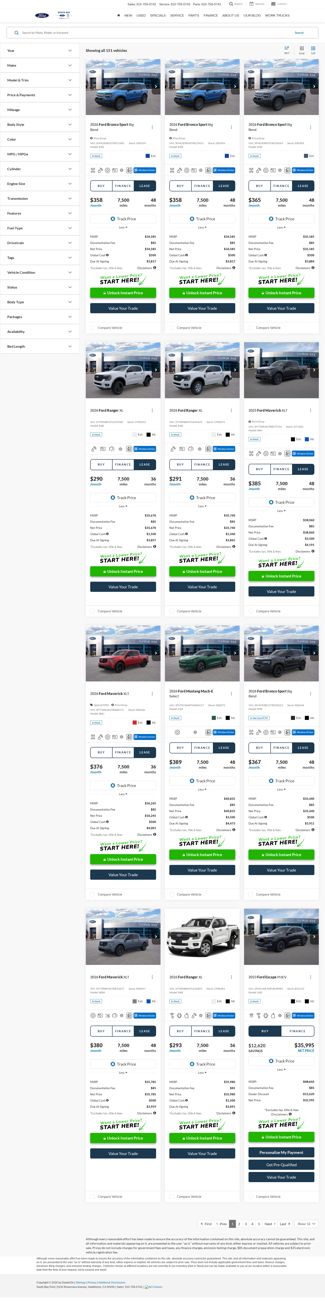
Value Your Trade (123, 308)
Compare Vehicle (110, 328)
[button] (156, 86)
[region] (123, 247)
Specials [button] (158, 15)
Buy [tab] (101, 186)
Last (284, 1224)
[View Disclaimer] (121, 170)
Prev (222, 1224)
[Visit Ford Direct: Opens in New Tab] (154, 1287)
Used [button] (141, 15)
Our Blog (252, 15)
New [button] (128, 15)
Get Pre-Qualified (281, 1164)
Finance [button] (211, 15)
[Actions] (152, 127)
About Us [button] (230, 15)
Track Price (126, 218)
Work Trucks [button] (277, 15)
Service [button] (177, 15)
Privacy (92, 1282)
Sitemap (81, 1282)
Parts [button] (193, 15)
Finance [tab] (123, 186)
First (207, 1224)
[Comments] (129, 170)
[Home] (118, 15)
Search (299, 32)
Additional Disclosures (111, 1282)
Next (269, 1224)
